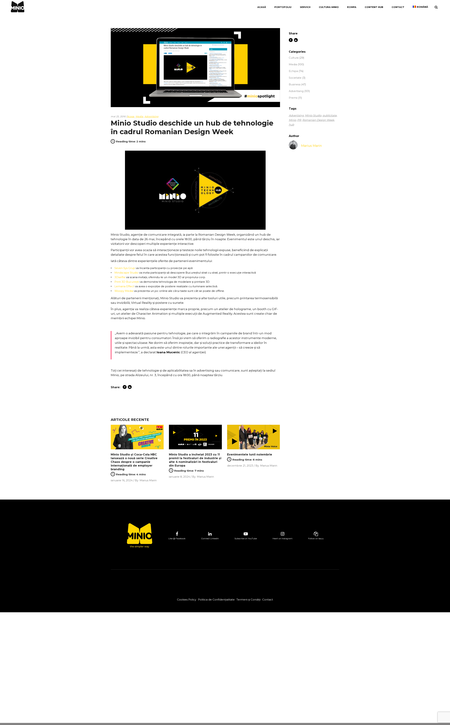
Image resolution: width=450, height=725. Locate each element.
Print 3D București (126, 281)
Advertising (151, 116)
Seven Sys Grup (124, 268)
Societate (295, 77)
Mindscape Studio (126, 272)
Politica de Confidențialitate (216, 599)
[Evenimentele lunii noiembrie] (253, 437)
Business (294, 84)
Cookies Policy (186, 599)
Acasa (130, 116)
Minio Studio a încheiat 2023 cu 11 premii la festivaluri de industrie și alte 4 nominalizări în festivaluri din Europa (195, 460)
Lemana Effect (124, 286)
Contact (267, 599)
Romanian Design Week (318, 120)
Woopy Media (123, 291)
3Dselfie (119, 277)
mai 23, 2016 (118, 116)
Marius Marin (148, 480)
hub (291, 124)
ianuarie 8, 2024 (179, 476)
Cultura (293, 57)
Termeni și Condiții (248, 599)
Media (139, 116)
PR (299, 120)
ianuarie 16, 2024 (122, 480)
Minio (292, 120)
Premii (293, 97)
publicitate (330, 115)
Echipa (293, 71)
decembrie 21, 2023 (240, 465)
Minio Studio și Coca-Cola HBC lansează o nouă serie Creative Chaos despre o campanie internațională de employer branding (134, 462)
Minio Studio (313, 115)
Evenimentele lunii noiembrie (249, 454)
